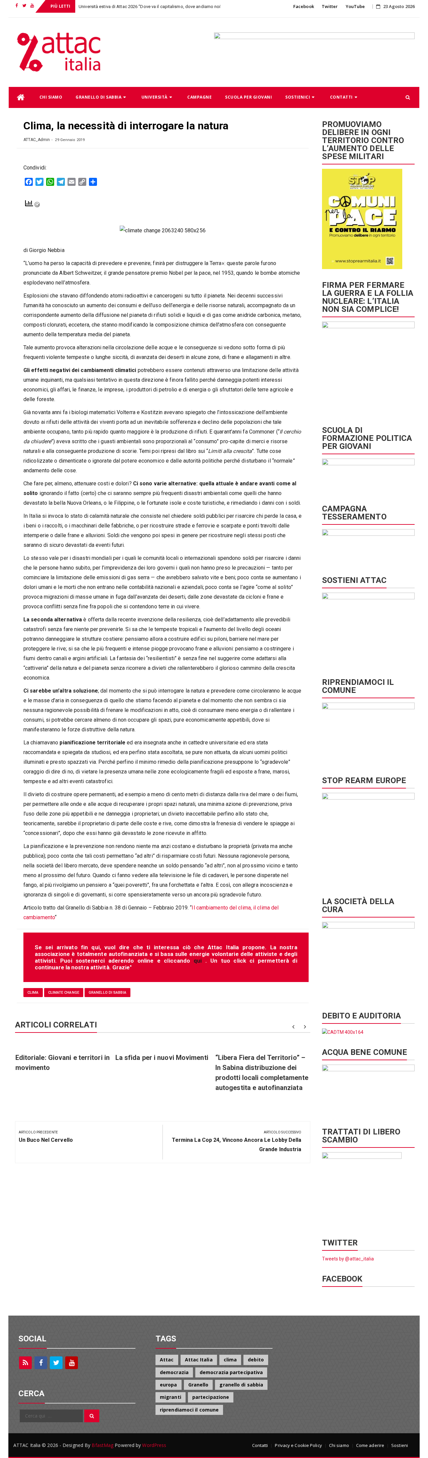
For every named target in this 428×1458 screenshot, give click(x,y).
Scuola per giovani (248, 97)
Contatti (341, 97)
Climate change (63, 992)
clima (33, 992)
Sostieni (399, 1445)
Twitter (330, 6)
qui (199, 960)
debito (256, 1359)
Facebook (303, 6)
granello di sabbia (107, 992)
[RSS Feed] (25, 1362)
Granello (198, 1384)
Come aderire (370, 1445)
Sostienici (297, 97)
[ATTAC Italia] (21, 97)
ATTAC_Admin (36, 139)
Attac (167, 1359)
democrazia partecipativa (231, 1372)
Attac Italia (199, 1359)
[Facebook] (40, 1362)
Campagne (199, 97)
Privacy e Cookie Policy (298, 1445)
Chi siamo (51, 97)
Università (154, 97)
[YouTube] (71, 1362)
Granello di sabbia (98, 97)
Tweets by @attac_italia (348, 1258)
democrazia (174, 1372)
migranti (170, 1397)
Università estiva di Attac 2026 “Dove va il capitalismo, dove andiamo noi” (150, 6)
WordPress (154, 1445)
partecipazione (210, 1397)
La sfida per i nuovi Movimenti (161, 1058)
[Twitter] (56, 1362)
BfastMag (102, 1445)
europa (168, 1384)
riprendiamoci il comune (189, 1410)
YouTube (355, 6)
